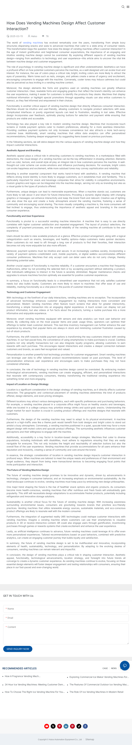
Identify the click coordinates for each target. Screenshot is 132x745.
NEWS (114, 668)
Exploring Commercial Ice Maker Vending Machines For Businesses (100, 677)
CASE (105, 668)
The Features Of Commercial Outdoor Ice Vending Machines (100, 684)
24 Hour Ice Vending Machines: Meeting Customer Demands (35, 684)
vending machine (32, 42)
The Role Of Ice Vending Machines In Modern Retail (96, 691)
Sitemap (89, 739)
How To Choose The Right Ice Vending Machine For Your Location (35, 691)
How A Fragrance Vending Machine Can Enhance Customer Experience (23, 676)
